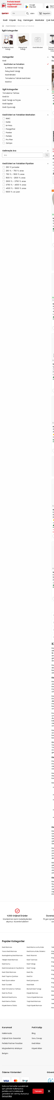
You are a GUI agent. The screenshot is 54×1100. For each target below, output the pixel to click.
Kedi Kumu (6, 964)
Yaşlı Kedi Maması (34, 1001)
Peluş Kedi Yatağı (12, 71)
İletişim (5, 1053)
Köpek (12, 20)
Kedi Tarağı (31, 968)
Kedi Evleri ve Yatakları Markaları (19, 114)
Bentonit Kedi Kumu (9, 997)
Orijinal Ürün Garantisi (11, 1038)
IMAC (8, 118)
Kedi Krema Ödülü (9, 1001)
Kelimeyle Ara (9, 150)
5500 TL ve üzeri (13, 192)
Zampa (9, 143)
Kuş (19, 20)
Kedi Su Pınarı (7, 993)
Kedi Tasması (32, 960)
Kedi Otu (30, 972)
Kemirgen (28, 20)
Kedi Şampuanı (33, 980)
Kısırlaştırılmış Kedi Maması (12, 955)
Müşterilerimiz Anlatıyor (12, 1048)
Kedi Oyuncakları (8, 980)
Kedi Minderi (10, 74)
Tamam (38, 1091)
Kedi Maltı (30, 985)
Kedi (5, 20)
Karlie (8, 122)
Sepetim (46, 13)
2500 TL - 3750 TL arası (16, 181)
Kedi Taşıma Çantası (10, 976)
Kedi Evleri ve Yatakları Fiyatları (18, 163)
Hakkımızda (7, 1033)
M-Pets (9, 125)
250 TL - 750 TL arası (15, 170)
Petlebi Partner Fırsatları (12, 1043)
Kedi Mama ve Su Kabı (35, 947)
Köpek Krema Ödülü (9, 1005)
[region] (26, 135)
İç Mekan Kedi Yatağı (14, 67)
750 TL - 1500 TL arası (15, 174)
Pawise (9, 132)
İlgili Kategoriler (10, 89)
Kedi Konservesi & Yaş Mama (13, 968)
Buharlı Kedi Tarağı (34, 989)
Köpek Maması (32, 993)
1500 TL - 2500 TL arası (15, 178)
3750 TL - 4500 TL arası (16, 185)
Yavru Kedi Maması (9, 951)
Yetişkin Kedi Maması (10, 960)
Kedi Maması (7, 947)
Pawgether (10, 129)
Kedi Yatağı (31, 964)
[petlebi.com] (3, 26)
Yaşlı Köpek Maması (34, 1005)
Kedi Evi (8, 82)
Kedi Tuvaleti (7, 985)
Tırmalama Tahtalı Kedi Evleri (17, 78)
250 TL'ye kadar (12, 167)
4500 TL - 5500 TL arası (16, 188)
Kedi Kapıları (8, 103)
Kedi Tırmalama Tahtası (11, 989)
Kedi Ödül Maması (9, 972)
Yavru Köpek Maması (35, 997)
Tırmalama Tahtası (11, 93)
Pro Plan (9, 139)
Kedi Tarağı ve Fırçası (12, 100)
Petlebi (9, 136)
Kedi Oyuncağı (9, 107)
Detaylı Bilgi (7, 1096)
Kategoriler (8, 57)
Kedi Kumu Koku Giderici (36, 951)
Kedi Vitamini (32, 955)
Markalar (39, 20)
